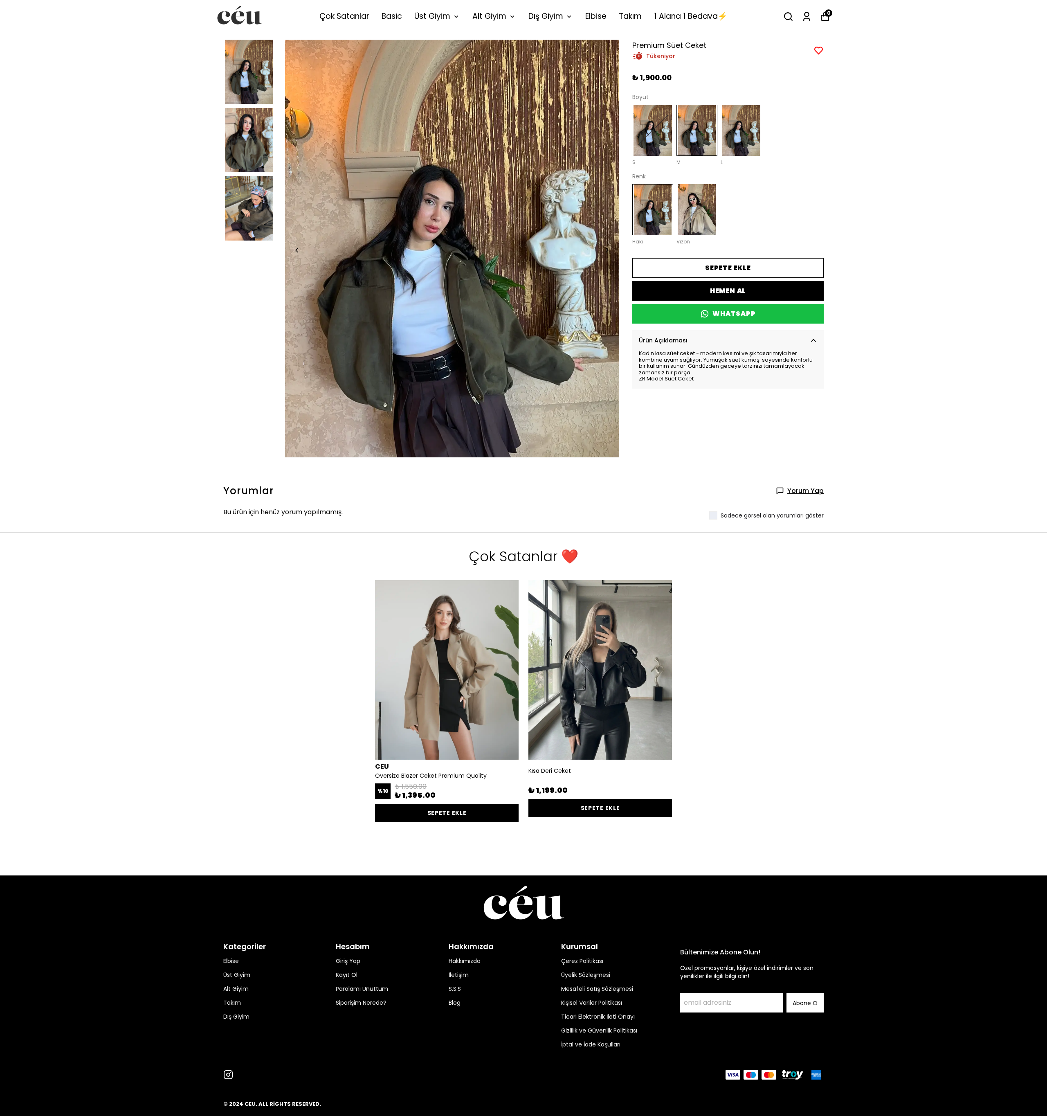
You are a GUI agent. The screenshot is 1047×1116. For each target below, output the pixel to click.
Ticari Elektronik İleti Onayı (598, 1017)
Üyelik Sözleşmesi (585, 975)
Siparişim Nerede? (361, 1003)
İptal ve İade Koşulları (590, 1044)
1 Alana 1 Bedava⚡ (691, 16)
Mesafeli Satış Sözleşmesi (597, 989)
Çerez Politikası (582, 961)
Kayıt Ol (346, 975)
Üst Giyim (432, 16)
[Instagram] (228, 1075)
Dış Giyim (545, 16)
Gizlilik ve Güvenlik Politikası (599, 1030)
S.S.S (455, 989)
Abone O (805, 1003)
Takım (630, 16)
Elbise (596, 16)
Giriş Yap (348, 961)
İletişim (459, 975)
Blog (455, 1003)
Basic (392, 16)
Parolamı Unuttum (362, 989)
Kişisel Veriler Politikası (591, 1003)
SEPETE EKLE (728, 267)
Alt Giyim (489, 16)
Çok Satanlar (344, 16)
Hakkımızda (465, 961)
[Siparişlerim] (807, 16)
